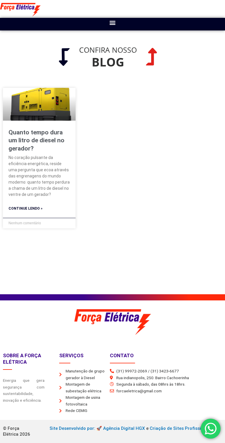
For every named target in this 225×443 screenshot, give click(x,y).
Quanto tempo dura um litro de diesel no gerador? (36, 140)
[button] (112, 23)
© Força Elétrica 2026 (16, 431)
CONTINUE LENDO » (25, 208)
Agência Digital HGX (124, 428)
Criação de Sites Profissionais (181, 428)
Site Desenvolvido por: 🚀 (76, 428)
